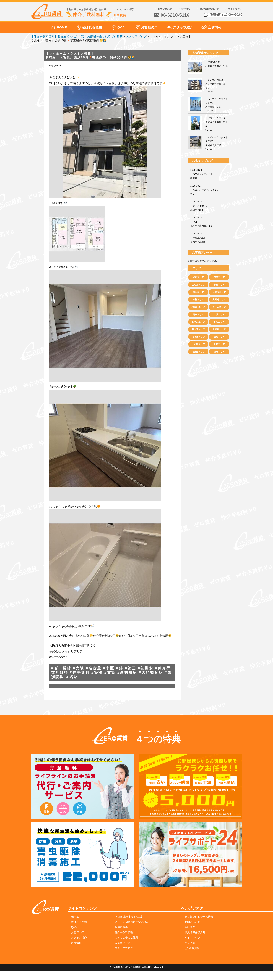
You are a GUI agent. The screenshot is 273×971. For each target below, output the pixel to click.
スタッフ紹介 (183, 27)
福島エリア (219, 336)
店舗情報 (214, 27)
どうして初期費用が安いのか (132, 921)
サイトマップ (235, 8)
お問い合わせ (165, 8)
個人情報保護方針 (209, 8)
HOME (62, 27)
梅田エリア (198, 292)
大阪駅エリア (219, 329)
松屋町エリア (198, 307)
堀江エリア (198, 277)
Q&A (121, 27)
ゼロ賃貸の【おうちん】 (129, 916)
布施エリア (219, 277)
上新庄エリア (198, 344)
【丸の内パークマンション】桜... (204, 189)
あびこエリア (198, 322)
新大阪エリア (198, 329)
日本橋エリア (219, 292)
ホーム (75, 916)
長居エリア (219, 322)
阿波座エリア (198, 351)
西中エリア (198, 314)
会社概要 (186, 8)
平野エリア (219, 344)
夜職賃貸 (194, 948)
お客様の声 (149, 27)
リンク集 (190, 942)
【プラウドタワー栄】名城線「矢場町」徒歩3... (216, 122)
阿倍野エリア (198, 336)
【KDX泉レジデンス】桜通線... (201, 174)
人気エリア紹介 (124, 942)
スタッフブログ (124, 948)
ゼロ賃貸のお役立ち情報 (199, 916)
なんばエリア (198, 284)
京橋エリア (198, 299)
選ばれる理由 (92, 27)
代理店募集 (121, 927)
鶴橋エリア (219, 351)
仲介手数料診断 (124, 932)
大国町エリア (219, 299)
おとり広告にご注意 (126, 937)
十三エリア (219, 284)
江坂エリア (219, 314)
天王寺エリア (219, 307)
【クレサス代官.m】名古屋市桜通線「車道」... (215, 83)
